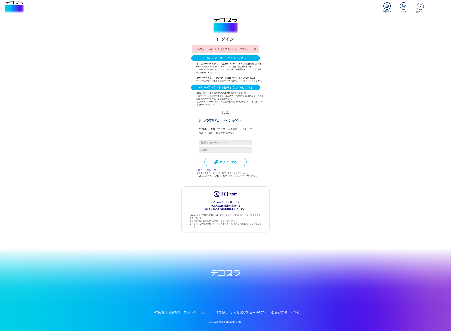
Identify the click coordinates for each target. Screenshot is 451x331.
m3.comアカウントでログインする (225, 58)
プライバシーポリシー (198, 312)
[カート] (403, 6)
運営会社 (221, 312)
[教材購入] (387, 6)
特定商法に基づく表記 (285, 312)
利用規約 (174, 312)
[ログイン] (420, 6)
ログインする (228, 162)
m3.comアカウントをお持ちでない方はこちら (225, 87)
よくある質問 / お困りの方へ (249, 312)
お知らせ (159, 312)
